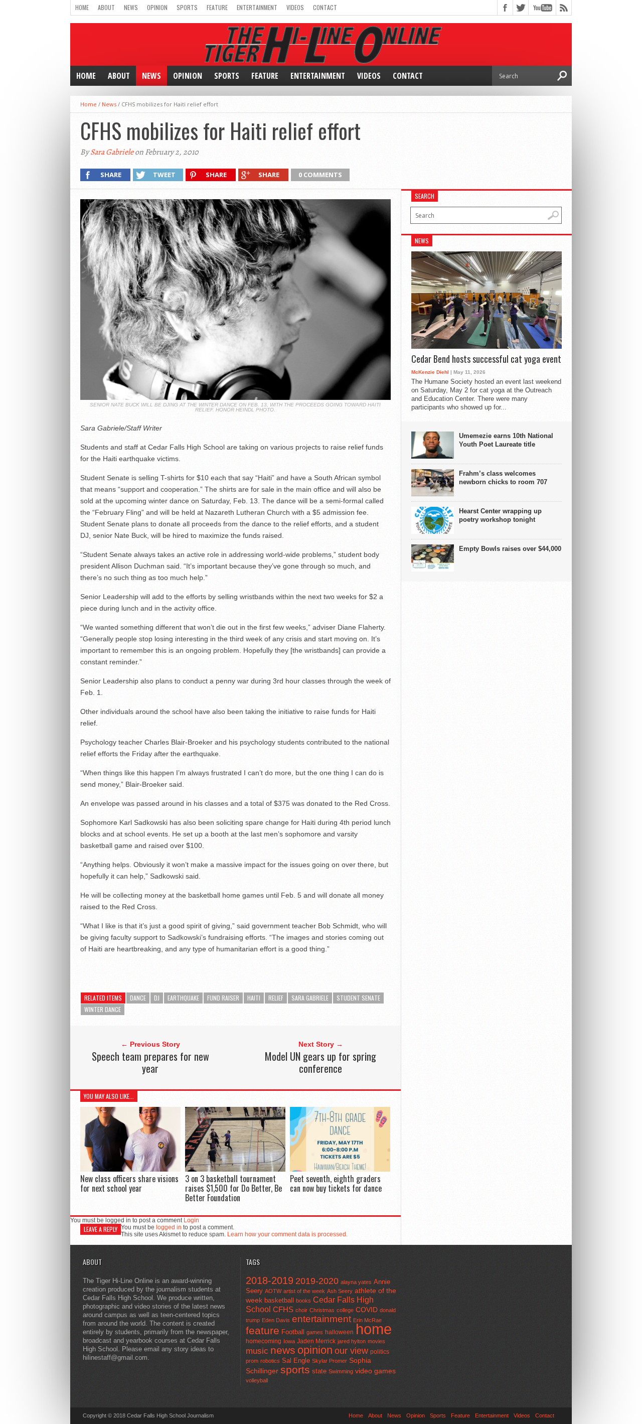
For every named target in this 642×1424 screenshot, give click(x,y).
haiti (253, 997)
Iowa (289, 1341)
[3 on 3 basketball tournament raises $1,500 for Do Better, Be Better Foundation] (235, 1169)
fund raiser (223, 997)
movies (376, 1341)
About (106, 7)
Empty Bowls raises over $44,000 (510, 548)
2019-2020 (317, 1281)
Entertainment (257, 7)
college (345, 1310)
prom (252, 1361)
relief (275, 997)
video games (375, 1371)
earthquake (183, 997)
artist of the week (304, 1291)
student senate (358, 997)
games (314, 1332)
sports (295, 1369)
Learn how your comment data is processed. (287, 1234)
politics (379, 1351)
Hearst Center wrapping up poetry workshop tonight (500, 515)
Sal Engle (296, 1360)
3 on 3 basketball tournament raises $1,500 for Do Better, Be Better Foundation (233, 1188)
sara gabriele (310, 997)
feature (262, 1330)
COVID (367, 1310)
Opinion (157, 7)
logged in (169, 1227)
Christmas (322, 1310)
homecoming (263, 1341)
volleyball (257, 1380)
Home (82, 7)
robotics (270, 1361)
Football (292, 1332)
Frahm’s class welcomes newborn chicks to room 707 (503, 478)
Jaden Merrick (316, 1341)
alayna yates (356, 1282)
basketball (279, 1300)
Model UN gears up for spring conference (320, 1062)
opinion (315, 1350)
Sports (187, 7)
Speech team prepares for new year (150, 1062)
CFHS (283, 1309)
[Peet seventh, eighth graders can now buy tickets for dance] (340, 1169)
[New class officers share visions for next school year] (130, 1169)
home (374, 1329)
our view (351, 1351)
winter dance (102, 1009)
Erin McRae (367, 1320)
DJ (156, 997)
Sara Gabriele (111, 152)
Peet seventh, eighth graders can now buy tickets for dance (336, 1183)
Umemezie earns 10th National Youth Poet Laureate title (506, 440)
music (257, 1351)
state (319, 1371)
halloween (339, 1332)
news (282, 1350)
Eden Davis (276, 1320)
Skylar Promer (329, 1361)
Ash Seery (340, 1291)
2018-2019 (269, 1280)
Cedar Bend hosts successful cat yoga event (486, 359)
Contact (325, 7)
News (131, 7)
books (303, 1301)
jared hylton (352, 1341)
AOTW (273, 1291)
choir (301, 1310)
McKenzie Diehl (430, 372)
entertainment (321, 1319)
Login (191, 1220)
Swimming (341, 1371)
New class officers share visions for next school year (129, 1183)
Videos (295, 7)
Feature (217, 7)
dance (138, 997)
